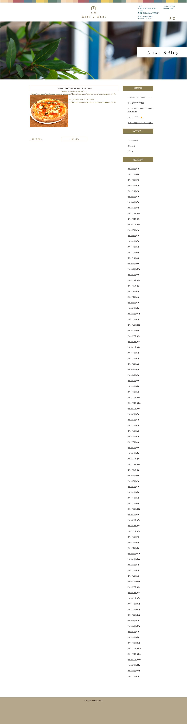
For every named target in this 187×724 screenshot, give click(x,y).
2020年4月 (132, 565)
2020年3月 (132, 570)
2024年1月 (132, 330)
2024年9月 (132, 291)
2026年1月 (132, 208)
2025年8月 (132, 236)
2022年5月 (132, 431)
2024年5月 (132, 308)
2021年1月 (132, 515)
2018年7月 (132, 676)
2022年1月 (132, 453)
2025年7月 (132, 241)
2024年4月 (132, 314)
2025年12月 (132, 213)
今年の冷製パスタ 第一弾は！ (140, 123)
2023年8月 (132, 358)
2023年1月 (132, 392)
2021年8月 (132, 481)
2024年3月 (132, 319)
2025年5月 (132, 252)
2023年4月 (132, 375)
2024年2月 (132, 325)
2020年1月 (132, 581)
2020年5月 (132, 559)
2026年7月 (132, 174)
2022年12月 (132, 397)
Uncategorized (133, 140)
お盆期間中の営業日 (136, 103)
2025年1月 (132, 275)
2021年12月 (132, 459)
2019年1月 (132, 643)
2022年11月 (132, 403)
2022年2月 (132, 448)
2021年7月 (132, 487)
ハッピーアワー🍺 (135, 117)
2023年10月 (132, 347)
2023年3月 (132, 381)
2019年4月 (132, 626)
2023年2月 (132, 386)
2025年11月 (132, 219)
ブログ (130, 151)
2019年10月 (132, 598)
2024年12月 (132, 280)
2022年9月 (132, 414)
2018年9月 (132, 665)
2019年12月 (132, 587)
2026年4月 (132, 191)
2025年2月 (132, 269)
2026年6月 (132, 180)
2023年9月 (132, 353)
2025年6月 (132, 247)
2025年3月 (132, 264)
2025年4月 (132, 258)
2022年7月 (132, 420)
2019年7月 (132, 615)
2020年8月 (132, 542)
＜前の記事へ (36, 139)
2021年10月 (132, 470)
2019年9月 (132, 604)
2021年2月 (132, 509)
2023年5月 (132, 370)
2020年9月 (132, 537)
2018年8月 (132, 671)
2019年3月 (132, 632)
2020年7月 (132, 548)
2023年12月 (132, 336)
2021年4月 (132, 498)
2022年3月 (132, 442)
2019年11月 (132, 593)
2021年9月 (132, 476)
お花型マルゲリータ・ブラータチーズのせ (140, 110)
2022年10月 (132, 409)
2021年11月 (132, 464)
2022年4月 (132, 436)
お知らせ (131, 146)
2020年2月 (132, 576)
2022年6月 (132, 425)
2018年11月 (132, 654)
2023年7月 (132, 364)
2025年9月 (132, 230)
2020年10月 (132, 531)
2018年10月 (132, 660)
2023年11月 (132, 342)
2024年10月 (132, 286)
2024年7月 (132, 297)
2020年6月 (132, 554)
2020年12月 (132, 520)
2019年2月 (132, 637)
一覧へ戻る (74, 139)
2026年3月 (132, 197)
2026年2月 (132, 202)
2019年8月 (132, 609)
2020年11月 (132, 526)
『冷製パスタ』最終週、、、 (139, 97)
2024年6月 (132, 303)
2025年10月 (132, 225)
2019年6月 (132, 621)
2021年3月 (132, 503)
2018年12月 (132, 648)
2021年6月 (132, 492)
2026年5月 (132, 185)
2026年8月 (132, 169)
